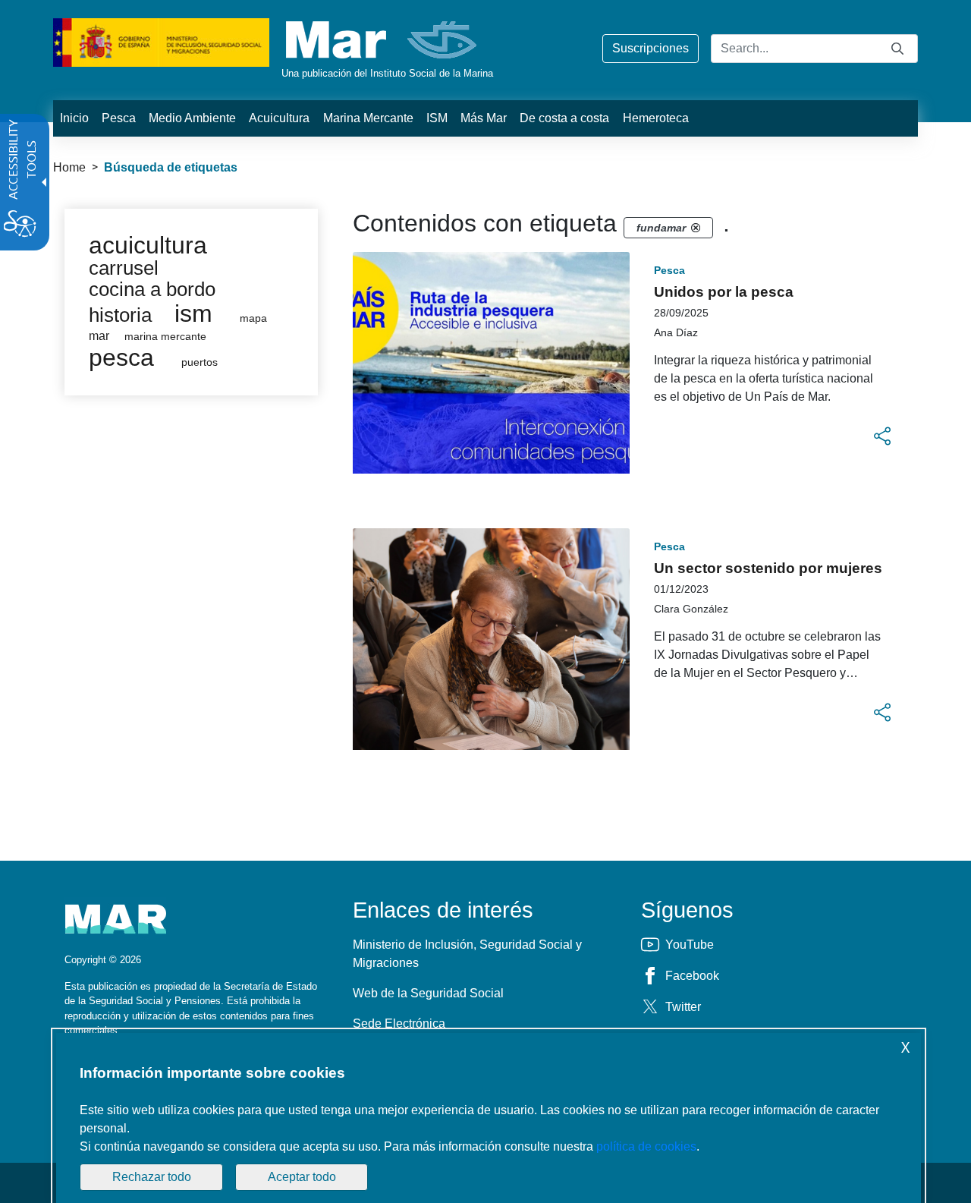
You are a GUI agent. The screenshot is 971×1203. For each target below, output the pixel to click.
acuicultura (148, 245)
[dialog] (488, 1118)
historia (120, 315)
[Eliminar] (695, 227)
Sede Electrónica (399, 1023)
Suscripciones (650, 48)
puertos (199, 362)
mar (99, 335)
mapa (253, 318)
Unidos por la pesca (723, 292)
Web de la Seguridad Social (428, 993)
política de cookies (646, 1146)
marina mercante (165, 336)
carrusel (124, 268)
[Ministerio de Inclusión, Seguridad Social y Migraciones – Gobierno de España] (161, 41)
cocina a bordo (152, 289)
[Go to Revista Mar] (382, 39)
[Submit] (897, 48)
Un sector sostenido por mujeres (768, 568)
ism (193, 313)
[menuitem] (74, 118)
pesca (121, 357)
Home (69, 167)
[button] (882, 436)
